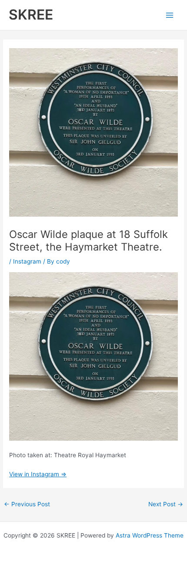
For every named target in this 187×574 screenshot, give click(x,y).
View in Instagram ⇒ (38, 474)
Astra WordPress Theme (150, 535)
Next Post (165, 504)
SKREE (31, 14)
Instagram (27, 261)
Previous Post (27, 504)
